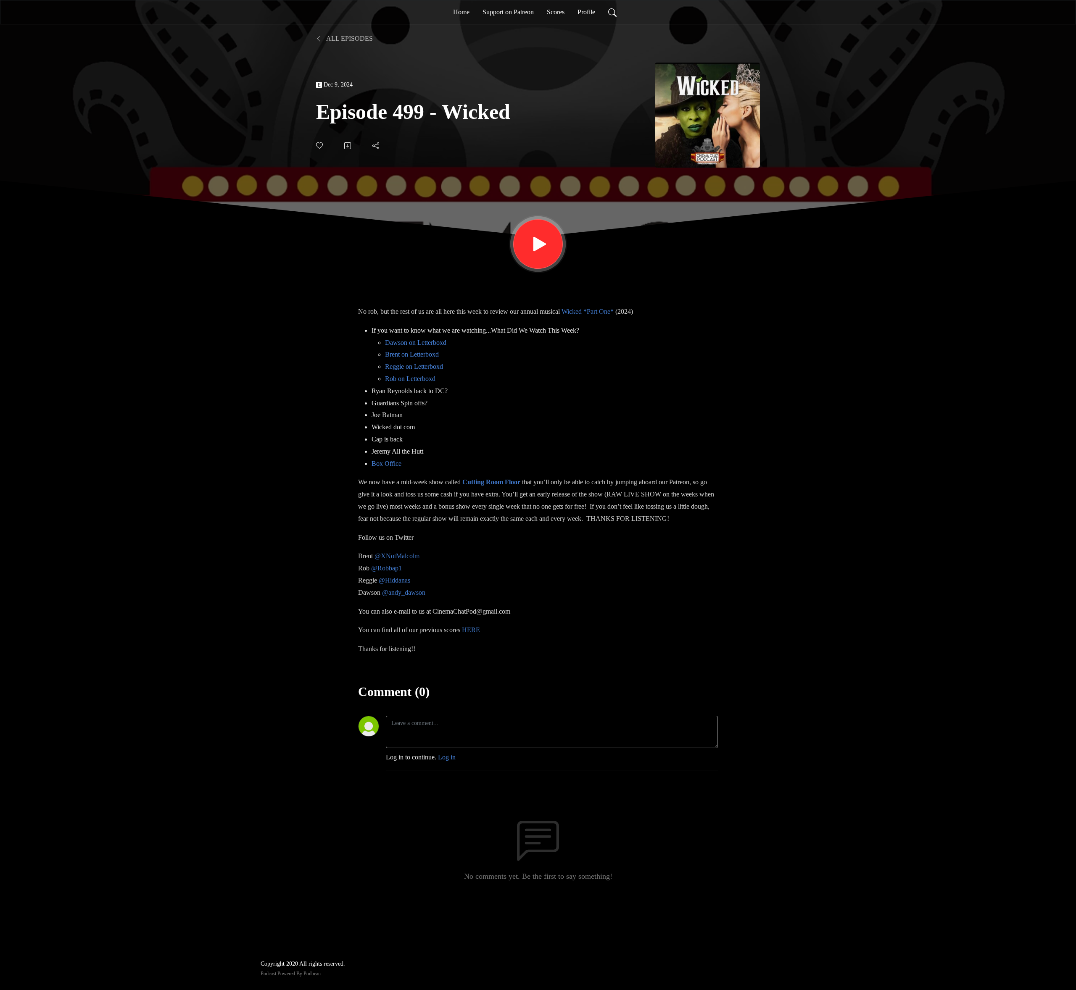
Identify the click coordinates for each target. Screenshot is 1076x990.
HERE (471, 629)
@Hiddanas (394, 580)
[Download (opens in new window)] (348, 146)
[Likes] (320, 145)
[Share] (376, 146)
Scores (555, 12)
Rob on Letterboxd (410, 378)
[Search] (612, 12)
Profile (586, 12)
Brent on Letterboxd (412, 354)
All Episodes (349, 38)
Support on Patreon (508, 12)
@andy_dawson (403, 592)
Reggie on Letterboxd (414, 366)
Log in (447, 757)
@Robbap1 (386, 568)
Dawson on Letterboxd (415, 342)
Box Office (386, 463)
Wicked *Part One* (588, 311)
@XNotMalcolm (396, 555)
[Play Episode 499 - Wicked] (538, 244)
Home (461, 12)
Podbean (312, 974)
